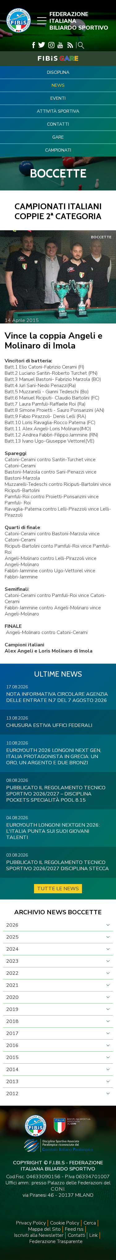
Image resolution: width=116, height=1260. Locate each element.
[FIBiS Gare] (58, 58)
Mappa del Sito (44, 1229)
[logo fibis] (17, 34)
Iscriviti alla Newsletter (38, 1235)
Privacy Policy (31, 1223)
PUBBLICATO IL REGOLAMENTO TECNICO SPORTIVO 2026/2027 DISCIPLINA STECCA (57, 865)
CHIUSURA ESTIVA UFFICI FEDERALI (49, 725)
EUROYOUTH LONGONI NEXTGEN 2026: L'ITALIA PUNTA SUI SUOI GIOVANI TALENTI (53, 831)
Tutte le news (58, 888)
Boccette (101, 237)
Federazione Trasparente (56, 1241)
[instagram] (51, 45)
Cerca (90, 1223)
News (58, 85)
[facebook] (34, 45)
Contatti (58, 124)
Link (93, 1235)
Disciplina (58, 72)
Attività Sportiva (58, 111)
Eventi (58, 98)
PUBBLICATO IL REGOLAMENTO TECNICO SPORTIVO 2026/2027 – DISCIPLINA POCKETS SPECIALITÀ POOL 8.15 (55, 793)
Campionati (58, 150)
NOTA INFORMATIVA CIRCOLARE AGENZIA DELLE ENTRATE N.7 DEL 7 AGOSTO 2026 (57, 697)
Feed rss (74, 1229)
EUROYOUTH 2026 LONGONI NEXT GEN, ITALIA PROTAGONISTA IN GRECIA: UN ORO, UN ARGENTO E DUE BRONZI (53, 756)
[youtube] (60, 45)
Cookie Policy (64, 1223)
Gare (58, 137)
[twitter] (42, 45)
